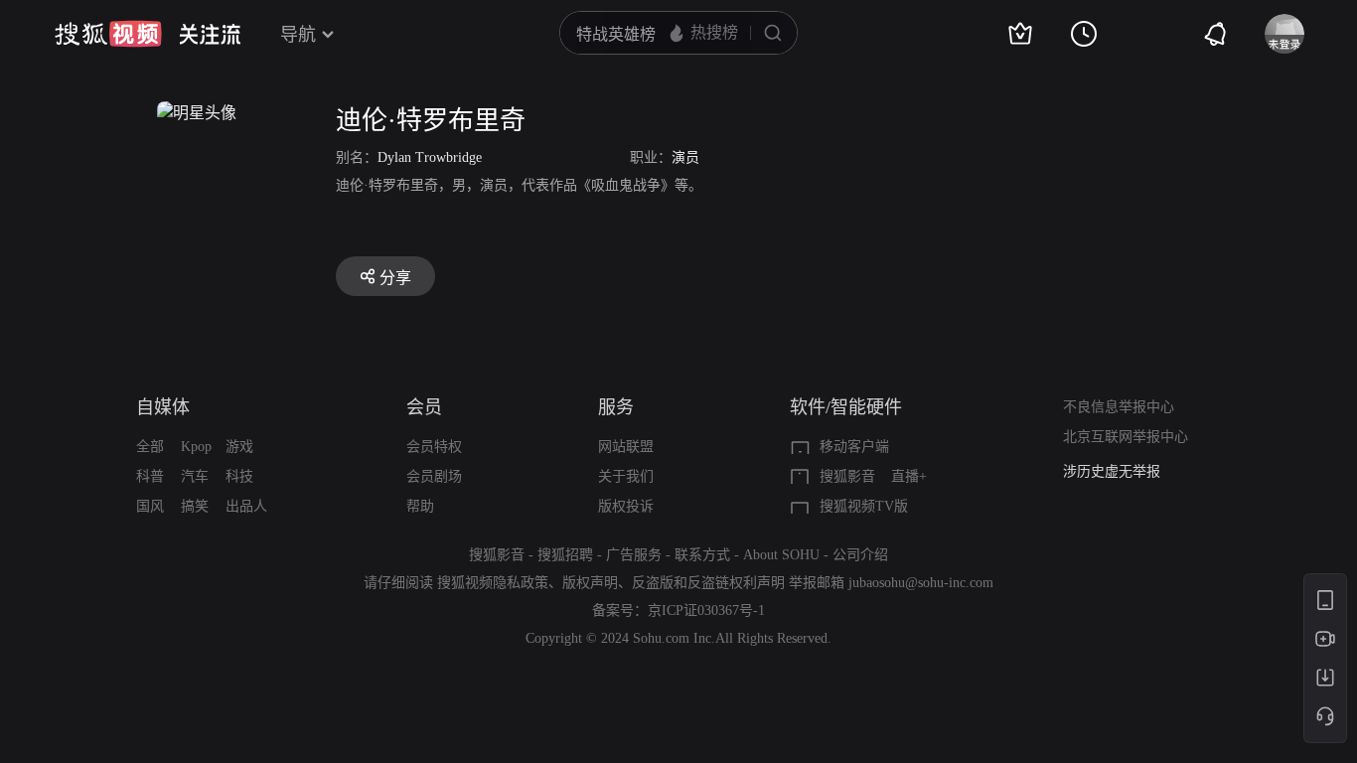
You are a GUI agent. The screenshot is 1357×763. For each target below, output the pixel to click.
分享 (395, 277)
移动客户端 (854, 446)
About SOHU (781, 554)
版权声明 (590, 582)
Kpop (196, 446)
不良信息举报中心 (1118, 406)
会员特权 (434, 446)
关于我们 (626, 476)
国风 (150, 506)
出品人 (246, 506)
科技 (239, 476)
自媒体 (163, 407)
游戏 (239, 446)
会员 (424, 407)
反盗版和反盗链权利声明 (708, 582)
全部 (150, 446)
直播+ (909, 476)
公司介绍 (860, 554)
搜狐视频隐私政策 (492, 582)
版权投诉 (626, 506)
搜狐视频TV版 (864, 506)
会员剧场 (434, 476)
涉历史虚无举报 (1111, 471)
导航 (298, 35)
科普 (150, 476)
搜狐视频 (108, 34)
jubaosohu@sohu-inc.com (920, 582)
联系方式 (702, 554)
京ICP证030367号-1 (706, 610)
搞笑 (195, 506)
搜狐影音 (847, 476)
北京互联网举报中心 (1125, 436)
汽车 (195, 476)
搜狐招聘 (565, 554)
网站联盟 (626, 446)
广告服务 (634, 554)
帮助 (420, 506)
